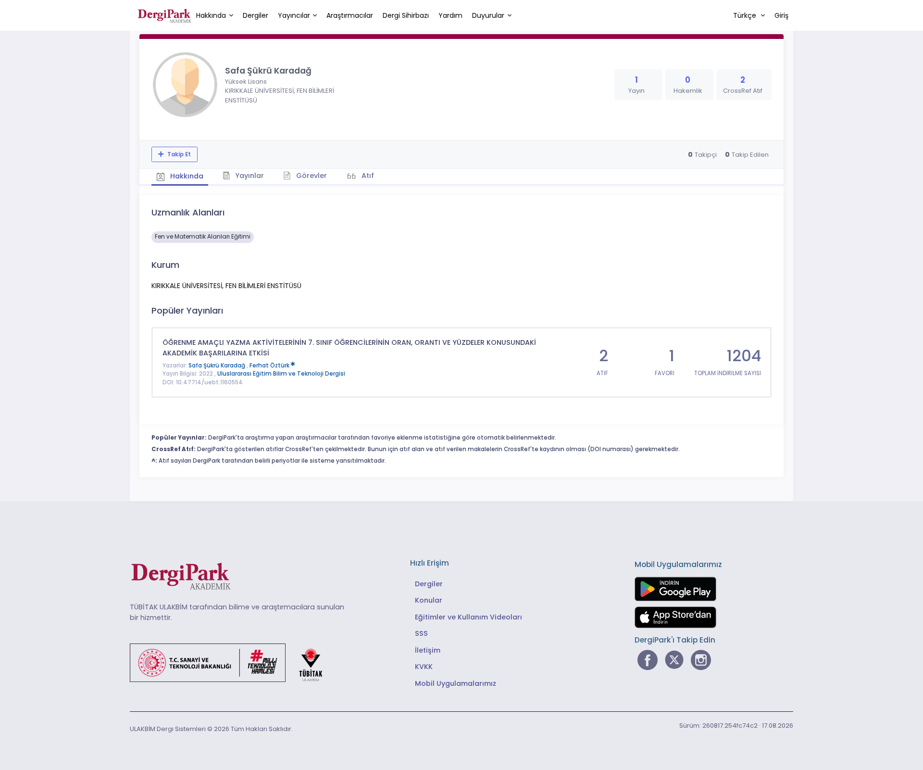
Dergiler (255, 15)
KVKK (424, 666)
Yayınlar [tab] (248, 175)
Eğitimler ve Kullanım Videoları (468, 617)
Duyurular (488, 15)
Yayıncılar (294, 15)
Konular (428, 600)
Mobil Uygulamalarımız (455, 683)
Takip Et (178, 154)
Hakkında (211, 15)
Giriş (781, 15)
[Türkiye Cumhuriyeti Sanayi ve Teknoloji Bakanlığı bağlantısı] (232, 662)
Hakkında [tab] (185, 176)
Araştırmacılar (349, 15)
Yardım (450, 15)
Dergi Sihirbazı (406, 15)
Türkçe (745, 15)
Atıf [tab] (367, 175)
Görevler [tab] (310, 175)
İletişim (427, 650)
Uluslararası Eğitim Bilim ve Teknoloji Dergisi (281, 374)
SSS (421, 633)
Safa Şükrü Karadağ (217, 365)
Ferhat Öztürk (270, 365)
